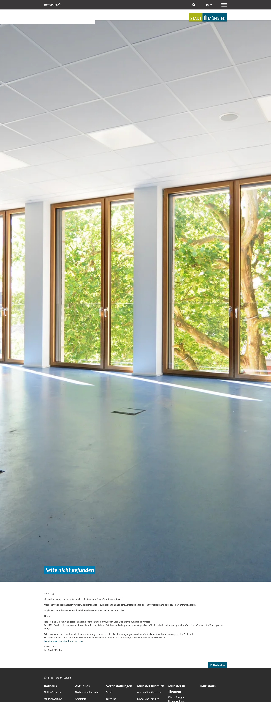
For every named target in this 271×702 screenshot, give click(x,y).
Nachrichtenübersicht (87, 692)
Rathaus (50, 686)
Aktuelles (82, 686)
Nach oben (219, 665)
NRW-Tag (111, 698)
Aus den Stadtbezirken (149, 692)
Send (109, 692)
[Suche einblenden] (193, 5)
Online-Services (52, 692)
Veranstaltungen (119, 686)
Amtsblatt (80, 698)
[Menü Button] (224, 5)
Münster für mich (150, 686)
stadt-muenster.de (59, 677)
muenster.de (52, 5)
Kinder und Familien (148, 698)
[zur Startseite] (208, 17)
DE (207, 4)
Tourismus (207, 686)
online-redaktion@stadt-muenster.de (64, 641)
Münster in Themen (176, 689)
